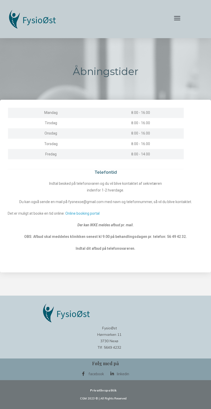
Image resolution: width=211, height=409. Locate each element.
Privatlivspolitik (103, 390)
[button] (177, 18)
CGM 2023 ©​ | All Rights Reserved (103, 398)
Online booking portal (82, 213)
